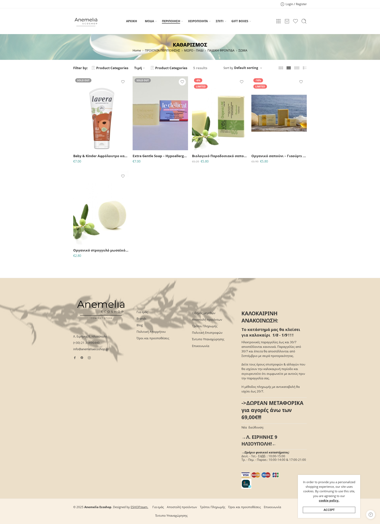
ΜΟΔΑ (149, 21)
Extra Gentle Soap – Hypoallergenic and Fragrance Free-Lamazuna (160, 156)
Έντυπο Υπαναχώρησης (208, 339)
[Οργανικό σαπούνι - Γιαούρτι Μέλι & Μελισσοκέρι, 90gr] (279, 113)
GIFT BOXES (239, 21)
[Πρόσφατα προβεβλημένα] (370, 514)
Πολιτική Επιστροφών (207, 333)
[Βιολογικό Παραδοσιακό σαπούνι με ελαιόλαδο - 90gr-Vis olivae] (219, 113)
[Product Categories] (278, 21)
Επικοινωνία (200, 346)
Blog (140, 325)
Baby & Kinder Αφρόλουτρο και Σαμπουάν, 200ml (101, 156)
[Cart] (287, 21)
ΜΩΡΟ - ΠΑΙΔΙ (193, 50)
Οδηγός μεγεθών (203, 313)
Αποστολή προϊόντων (207, 319)
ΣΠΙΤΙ (219, 21)
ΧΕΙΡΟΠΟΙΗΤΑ (198, 21)
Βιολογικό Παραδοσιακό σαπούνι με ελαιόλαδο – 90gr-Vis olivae (219, 156)
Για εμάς (142, 312)
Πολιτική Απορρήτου (151, 332)
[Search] (304, 21)
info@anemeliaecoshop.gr (91, 349)
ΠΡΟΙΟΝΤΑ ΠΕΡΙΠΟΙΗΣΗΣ (162, 50)
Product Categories (112, 68)
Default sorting (246, 68)
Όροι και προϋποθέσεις (153, 338)
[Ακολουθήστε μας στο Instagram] (89, 358)
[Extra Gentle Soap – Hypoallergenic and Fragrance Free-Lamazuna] (160, 113)
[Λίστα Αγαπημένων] (122, 81)
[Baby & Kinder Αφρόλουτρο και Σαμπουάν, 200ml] (101, 113)
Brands (141, 318)
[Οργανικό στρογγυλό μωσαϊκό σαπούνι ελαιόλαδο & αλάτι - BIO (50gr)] (101, 208)
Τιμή (138, 68)
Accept (329, 510)
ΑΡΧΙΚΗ (131, 21)
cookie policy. (329, 500)
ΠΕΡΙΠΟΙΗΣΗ (171, 21)
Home (137, 50)
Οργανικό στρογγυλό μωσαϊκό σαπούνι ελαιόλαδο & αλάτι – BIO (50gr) (101, 250)
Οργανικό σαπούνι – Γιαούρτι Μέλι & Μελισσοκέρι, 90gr (279, 156)
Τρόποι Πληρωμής (204, 326)
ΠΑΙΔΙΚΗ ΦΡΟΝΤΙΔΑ (221, 50)
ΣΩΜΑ (242, 50)
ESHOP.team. (139, 507)
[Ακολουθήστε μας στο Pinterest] (82, 357)
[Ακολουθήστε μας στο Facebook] (74, 357)
